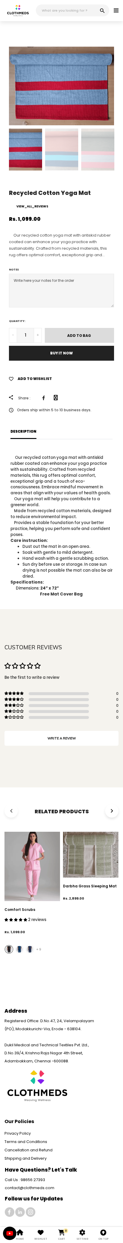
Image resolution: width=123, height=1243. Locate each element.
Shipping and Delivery (25, 1158)
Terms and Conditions (25, 1142)
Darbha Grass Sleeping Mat (90, 886)
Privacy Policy (17, 1133)
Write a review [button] (61, 738)
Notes (14, 269)
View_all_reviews (32, 206)
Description (23, 431)
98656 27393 (33, 1180)
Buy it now (61, 353)
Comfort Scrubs (19, 909)
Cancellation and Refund (28, 1150)
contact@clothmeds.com (29, 1188)
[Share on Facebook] (45, 398)
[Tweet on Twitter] (57, 398)
